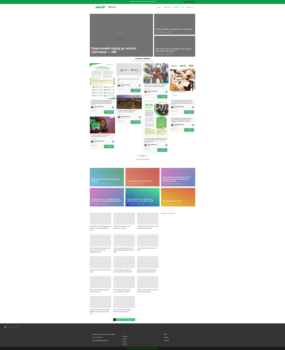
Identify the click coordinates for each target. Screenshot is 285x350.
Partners (176, 7)
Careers (124, 339)
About (159, 7)
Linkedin (166, 337)
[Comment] (95, 112)
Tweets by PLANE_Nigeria (168, 213)
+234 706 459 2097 (97, 337)
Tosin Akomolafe (160, 32)
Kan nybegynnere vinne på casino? (139, 181)
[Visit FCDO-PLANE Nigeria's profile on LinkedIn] (92, 107)
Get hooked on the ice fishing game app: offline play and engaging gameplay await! (100, 228)
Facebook (166, 340)
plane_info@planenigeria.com (100, 340)
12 (127, 319)
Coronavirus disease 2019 (172, 201)
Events (124, 341)
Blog (182, 7)
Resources (167, 7)
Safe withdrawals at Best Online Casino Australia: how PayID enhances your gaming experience (177, 179)
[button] (159, 7)
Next (131, 319)
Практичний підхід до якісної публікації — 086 (113, 50)
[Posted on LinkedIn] (113, 107)
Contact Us (189, 7)
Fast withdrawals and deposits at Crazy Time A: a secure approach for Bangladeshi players (100, 250)
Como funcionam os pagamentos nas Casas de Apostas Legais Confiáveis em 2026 (124, 250)
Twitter (165, 334)
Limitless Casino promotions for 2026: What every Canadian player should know (100, 311)
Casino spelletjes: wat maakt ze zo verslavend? (174, 29)
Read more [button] (93, 104)
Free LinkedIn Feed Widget (143, 159)
